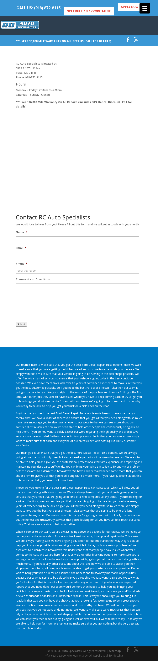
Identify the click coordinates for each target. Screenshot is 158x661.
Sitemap (115, 651)
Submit (21, 324)
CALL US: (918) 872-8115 (39, 8)
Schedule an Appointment (89, 11)
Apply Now (129, 7)
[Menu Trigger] (145, 8)
